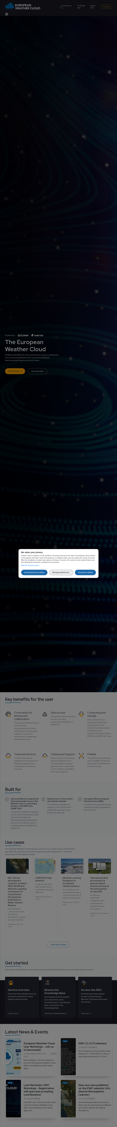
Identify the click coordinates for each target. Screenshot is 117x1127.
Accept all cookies (85, 572)
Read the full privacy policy (30, 565)
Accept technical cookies (34, 572)
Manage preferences (61, 572)
